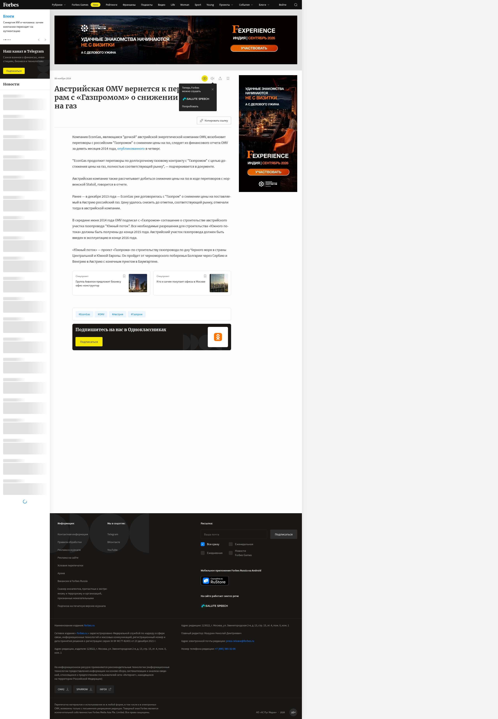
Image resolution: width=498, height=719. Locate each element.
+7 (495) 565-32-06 (225, 648)
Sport (198, 4)
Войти (282, 4)
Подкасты (147, 4)
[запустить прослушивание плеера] (212, 78)
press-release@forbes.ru (240, 641)
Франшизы (129, 4)
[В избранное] (124, 276)
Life (173, 4)
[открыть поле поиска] (296, 5)
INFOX (103, 689)
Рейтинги (111, 4)
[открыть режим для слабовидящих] (205, 78)
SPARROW (82, 689)
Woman (184, 4)
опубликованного (131, 148)
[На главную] (11, 5)
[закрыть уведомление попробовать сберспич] (213, 89)
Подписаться (89, 342)
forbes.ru (89, 625)
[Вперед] (237, 284)
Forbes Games (85, 4)
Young (210, 4)
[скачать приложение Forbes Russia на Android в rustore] (215, 580)
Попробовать (190, 106)
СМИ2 (61, 689)
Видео (161, 4)
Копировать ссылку (216, 120)
